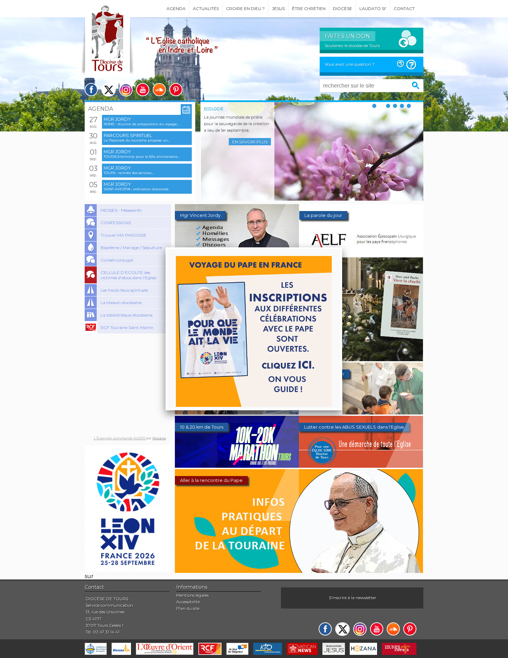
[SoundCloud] (159, 89)
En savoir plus (249, 141)
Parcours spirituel (128, 135)
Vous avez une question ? (350, 64)
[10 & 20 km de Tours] (237, 466)
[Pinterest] (175, 89)
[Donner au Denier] (361, 412)
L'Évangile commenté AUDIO (120, 438)
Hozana (159, 438)
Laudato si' (372, 8)
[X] (108, 90)
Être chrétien (309, 8)
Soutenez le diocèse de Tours (352, 45)
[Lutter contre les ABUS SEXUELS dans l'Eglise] (361, 466)
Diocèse (342, 8)
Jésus (278, 8)
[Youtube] (142, 89)
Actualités (206, 8)
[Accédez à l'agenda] (186, 110)
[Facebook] (91, 89)
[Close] (342, 247)
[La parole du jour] (361, 254)
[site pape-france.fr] (128, 569)
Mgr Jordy (117, 119)
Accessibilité (188, 601)
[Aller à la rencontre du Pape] (299, 571)
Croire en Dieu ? (245, 8)
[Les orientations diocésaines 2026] (237, 412)
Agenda (176, 8)
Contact (404, 8)
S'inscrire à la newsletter (352, 597)
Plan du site (187, 608)
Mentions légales (192, 595)
